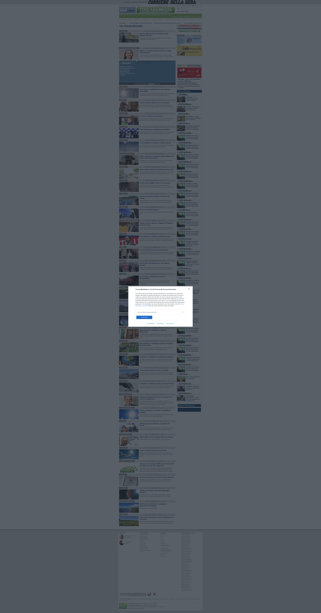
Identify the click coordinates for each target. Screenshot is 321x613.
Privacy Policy (170, 323)
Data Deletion (151, 323)
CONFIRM (144, 317)
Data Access (160, 323)
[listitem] (160, 312)
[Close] (189, 289)
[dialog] (160, 306)
